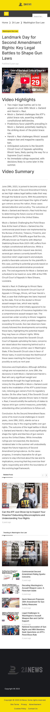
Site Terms (14, 704)
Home (5, 22)
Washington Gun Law (34, 22)
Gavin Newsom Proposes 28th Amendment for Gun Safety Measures (33, 601)
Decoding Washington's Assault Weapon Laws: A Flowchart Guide (33, 588)
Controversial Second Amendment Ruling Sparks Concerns (33, 574)
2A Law (15, 22)
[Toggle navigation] (6, 14)
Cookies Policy (20, 709)
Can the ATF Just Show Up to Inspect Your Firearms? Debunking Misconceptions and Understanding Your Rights (23, 515)
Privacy (24, 704)
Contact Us (32, 709)
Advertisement (35, 704)
